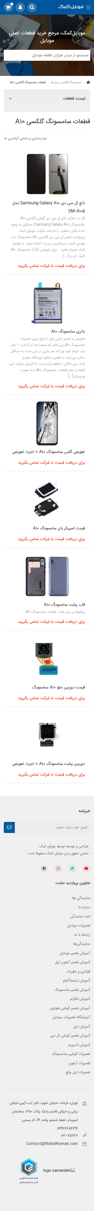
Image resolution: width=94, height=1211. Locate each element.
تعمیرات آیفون (79, 1063)
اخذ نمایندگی (80, 916)
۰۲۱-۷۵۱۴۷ (70, 1136)
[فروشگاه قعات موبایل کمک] (71, 7)
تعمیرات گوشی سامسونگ (71, 1054)
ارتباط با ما (82, 935)
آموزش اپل (81, 1026)
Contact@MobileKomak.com (52, 1144)
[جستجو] (32, 7)
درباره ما (84, 907)
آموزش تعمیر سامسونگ (72, 990)
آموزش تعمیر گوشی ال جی (70, 1036)
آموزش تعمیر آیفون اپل (72, 962)
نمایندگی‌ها (81, 944)
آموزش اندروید (79, 1045)
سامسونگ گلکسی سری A (66, 82)
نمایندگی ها (81, 898)
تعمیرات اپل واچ (78, 1072)
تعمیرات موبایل (78, 925)
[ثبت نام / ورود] (20, 7)
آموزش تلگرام (80, 999)
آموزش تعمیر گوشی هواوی (70, 1008)
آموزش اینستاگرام (76, 980)
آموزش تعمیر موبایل (75, 953)
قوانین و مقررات (78, 971)
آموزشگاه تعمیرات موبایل (71, 1017)
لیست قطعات (74, 98)
